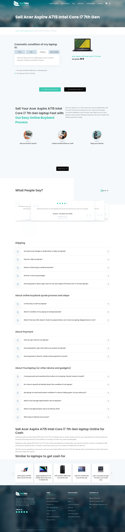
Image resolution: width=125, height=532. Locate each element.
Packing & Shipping (52, 501)
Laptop (26, 31)
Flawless (43, 52)
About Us (81, 4)
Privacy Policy (51, 520)
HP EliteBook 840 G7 (63, 216)
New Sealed (54, 52)
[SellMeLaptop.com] (21, 5)
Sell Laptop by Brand (74, 516)
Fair (31, 52)
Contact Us (50, 504)
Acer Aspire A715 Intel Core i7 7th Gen (86, 56)
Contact (100, 4)
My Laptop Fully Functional (26, 73)
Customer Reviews (73, 504)
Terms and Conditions (53, 516)
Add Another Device (51, 89)
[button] (19, 210)
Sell (22, 31)
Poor (19, 52)
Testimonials (91, 4)
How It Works (65, 4)
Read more (62, 169)
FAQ (73, 4)
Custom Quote (51, 510)
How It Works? (51, 498)
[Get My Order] (109, 4)
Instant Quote (53, 4)
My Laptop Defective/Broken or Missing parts (32, 70)
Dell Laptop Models (52, 507)
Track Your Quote (73, 513)
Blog (69, 501)
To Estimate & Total (74, 89)
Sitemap (70, 507)
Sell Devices (71, 510)
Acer (31, 31)
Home (17, 31)
